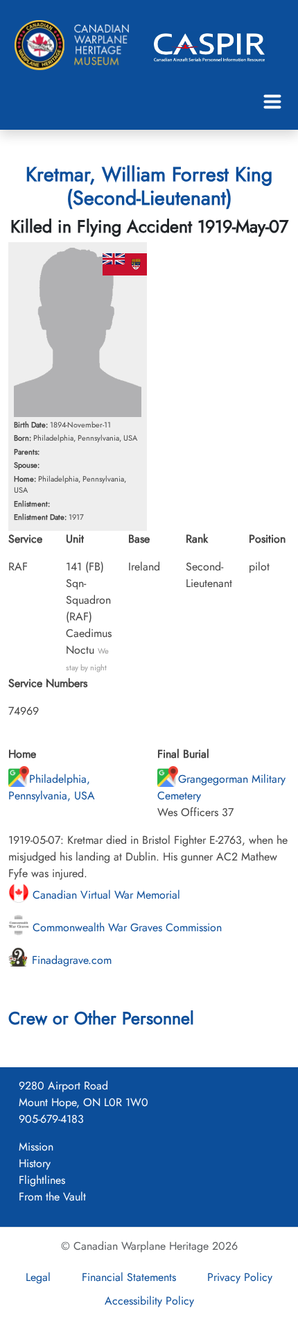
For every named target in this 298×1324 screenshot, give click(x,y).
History (35, 1163)
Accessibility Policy (149, 1301)
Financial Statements (129, 1277)
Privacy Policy (239, 1277)
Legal (38, 1277)
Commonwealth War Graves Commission (125, 927)
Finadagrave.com (70, 960)
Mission (36, 1147)
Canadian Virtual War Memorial (104, 895)
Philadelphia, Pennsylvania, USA (51, 787)
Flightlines (42, 1180)
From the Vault (52, 1197)
